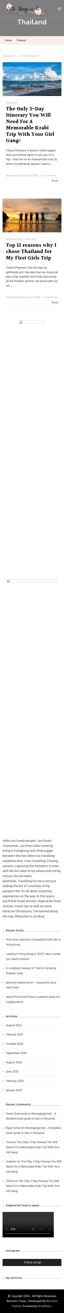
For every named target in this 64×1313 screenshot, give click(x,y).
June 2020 (12, 1071)
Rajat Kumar (13, 1128)
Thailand (11, 102)
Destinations (14, 239)
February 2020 (15, 1081)
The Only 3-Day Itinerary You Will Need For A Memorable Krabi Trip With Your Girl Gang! (30, 125)
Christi (10, 1181)
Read (55, 180)
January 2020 (14, 1090)
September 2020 (16, 1053)
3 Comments (49, 176)
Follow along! (32, 1262)
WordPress (44, 1306)
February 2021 (14, 1034)
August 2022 (14, 1025)
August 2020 (14, 1062)
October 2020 (14, 1043)
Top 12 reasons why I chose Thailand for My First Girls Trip (31, 251)
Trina (9, 1142)
